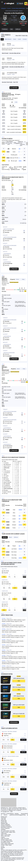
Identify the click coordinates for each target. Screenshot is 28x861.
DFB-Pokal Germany (12, 731)
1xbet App (3, 818)
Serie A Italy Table (5, 836)
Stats (11, 29)
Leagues (3, 837)
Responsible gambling (24, 814)
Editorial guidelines (12, 814)
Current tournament (14, 282)
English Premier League (13, 756)
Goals (3, 99)
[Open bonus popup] (25, 3)
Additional (18, 29)
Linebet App (4, 822)
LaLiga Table (4, 833)
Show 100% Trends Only (21, 35)
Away (23, 279)
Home (17, 279)
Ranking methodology (18, 814)
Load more (14, 87)
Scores (9, 8)
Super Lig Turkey (5, 838)
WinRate (3, 847)
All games (12, 279)
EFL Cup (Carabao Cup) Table (8, 831)
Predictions (4, 29)
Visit (19, 681)
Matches (5, 537)
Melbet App (4, 820)
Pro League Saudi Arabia (6, 841)
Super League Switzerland (7, 843)
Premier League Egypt (6, 845)
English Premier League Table (8, 832)
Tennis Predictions (5, 828)
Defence (16, 537)
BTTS (5, 99)
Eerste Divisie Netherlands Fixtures (9, 566)
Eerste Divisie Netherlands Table (9, 459)
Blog (2, 848)
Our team (5, 814)
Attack (10, 537)
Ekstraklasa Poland (5, 842)
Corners (9, 99)
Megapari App (4, 823)
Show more (14, 269)
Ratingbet (3, 8)
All (12, 102)
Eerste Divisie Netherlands (18, 8)
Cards (12, 99)
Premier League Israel (6, 839)
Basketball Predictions (6, 827)
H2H (16, 102)
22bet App (3, 819)
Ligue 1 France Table (6, 834)
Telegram (21, 3)
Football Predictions (6, 825)
